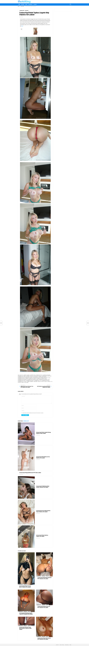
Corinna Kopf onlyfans (22, 379)
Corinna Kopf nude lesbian (23, 378)
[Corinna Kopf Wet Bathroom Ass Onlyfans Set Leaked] (26, 458)
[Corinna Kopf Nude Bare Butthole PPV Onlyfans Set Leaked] (44, 564)
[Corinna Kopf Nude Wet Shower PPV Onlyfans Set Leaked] (44, 627)
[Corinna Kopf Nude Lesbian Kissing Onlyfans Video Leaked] (26, 433)
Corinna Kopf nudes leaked (42, 378)
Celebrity (35, 4)
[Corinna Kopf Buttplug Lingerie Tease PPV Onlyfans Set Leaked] (26, 601)
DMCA (70, 644)
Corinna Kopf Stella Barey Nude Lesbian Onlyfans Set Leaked (42, 487)
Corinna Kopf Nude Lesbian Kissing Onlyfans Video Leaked (43, 433)
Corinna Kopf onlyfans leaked (32, 379)
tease (46, 381)
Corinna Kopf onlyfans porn (44, 379)
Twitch (29, 611)
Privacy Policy (67, 644)
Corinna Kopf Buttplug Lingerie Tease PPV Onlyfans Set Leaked (26, 614)
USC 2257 (57, 644)
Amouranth (30, 4)
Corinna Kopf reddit (30, 380)
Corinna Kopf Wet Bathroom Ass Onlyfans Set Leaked (43, 457)
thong (49, 381)
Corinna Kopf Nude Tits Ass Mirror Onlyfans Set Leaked (25, 586)
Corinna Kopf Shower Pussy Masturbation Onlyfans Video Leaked (25, 628)
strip (43, 381)
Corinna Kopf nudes (32, 378)
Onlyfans (22, 4)
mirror (32, 381)
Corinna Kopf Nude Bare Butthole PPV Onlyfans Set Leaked (44, 578)
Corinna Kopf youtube (22, 381)
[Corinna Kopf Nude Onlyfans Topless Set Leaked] (26, 536)
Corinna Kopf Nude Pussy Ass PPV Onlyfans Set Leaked (44, 607)
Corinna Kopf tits (38, 380)
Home (19, 4)
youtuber (26, 382)
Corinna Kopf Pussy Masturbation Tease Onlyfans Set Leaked (43, 511)
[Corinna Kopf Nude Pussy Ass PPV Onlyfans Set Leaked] (44, 597)
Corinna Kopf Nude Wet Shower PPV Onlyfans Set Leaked (44, 639)
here (22, 26)
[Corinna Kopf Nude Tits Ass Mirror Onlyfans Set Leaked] (26, 568)
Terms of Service (62, 644)
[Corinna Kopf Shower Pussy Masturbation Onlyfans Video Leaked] (26, 621)
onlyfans (35, 381)
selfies (39, 381)
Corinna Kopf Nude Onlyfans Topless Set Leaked (42, 536)
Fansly (26, 4)
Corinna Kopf (20, 584)
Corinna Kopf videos (45, 380)
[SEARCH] (70, 4)
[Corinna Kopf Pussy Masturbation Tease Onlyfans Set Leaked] (26, 512)
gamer (28, 381)
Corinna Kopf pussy (21, 380)
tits (51, 381)
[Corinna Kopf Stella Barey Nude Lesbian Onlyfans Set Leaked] (26, 487)
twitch (19, 382)
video (23, 382)
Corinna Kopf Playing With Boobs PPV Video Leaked (30, 472)
